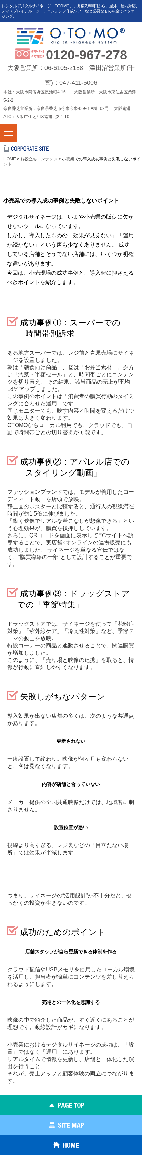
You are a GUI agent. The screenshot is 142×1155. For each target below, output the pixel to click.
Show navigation (8, 133)
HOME (9, 159)
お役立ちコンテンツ (39, 159)
